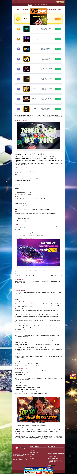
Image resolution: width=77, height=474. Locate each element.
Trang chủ (30, 4)
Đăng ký (58, 18)
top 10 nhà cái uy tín (21, 117)
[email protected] (55, 458)
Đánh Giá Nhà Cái (37, 4)
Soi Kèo (58, 1)
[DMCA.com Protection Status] (51, 465)
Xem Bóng (62, 1)
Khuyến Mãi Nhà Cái (45, 4)
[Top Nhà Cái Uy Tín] (18, 1)
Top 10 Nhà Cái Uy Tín (17, 452)
